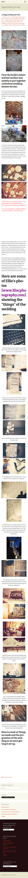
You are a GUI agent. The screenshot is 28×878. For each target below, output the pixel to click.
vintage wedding (12, 25)
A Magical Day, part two (10, 15)
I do (19, 23)
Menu (2, 1)
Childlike (3, 816)
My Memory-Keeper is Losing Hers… (9, 814)
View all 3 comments (7, 777)
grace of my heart (14, 23)
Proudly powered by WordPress (8, 875)
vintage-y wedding (21, 25)
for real (7, 23)
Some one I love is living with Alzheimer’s (10, 811)
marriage (22, 23)
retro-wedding (4, 25)
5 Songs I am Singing (13, 18)
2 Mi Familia (15, 17)
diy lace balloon (17, 21)
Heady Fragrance (5, 807)
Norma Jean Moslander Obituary (8, 809)
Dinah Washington (9, 21)
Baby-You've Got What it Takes (13, 20)
